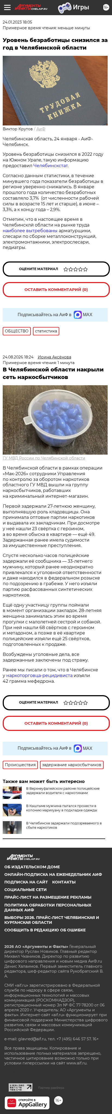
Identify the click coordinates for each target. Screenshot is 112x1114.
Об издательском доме (32, 866)
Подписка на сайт (26, 882)
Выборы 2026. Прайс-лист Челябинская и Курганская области (51, 920)
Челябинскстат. (51, 165)
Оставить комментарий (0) (56, 289)
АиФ (40, 129)
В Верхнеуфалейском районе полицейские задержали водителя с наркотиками (62, 790)
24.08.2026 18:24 (18, 357)
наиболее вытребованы (30, 230)
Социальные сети (25, 889)
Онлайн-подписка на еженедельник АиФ (53, 874)
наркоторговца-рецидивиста (39, 675)
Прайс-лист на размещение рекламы (47, 897)
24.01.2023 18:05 (17, 22)
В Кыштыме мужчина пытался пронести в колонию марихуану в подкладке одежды (61, 808)
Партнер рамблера (51, 1087)
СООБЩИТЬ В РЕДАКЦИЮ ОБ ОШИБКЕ (45, 930)
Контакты (64, 882)
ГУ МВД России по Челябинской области (44, 458)
